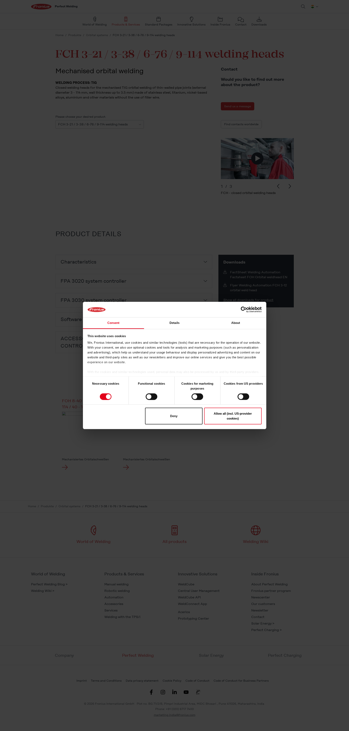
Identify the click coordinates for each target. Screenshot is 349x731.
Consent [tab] (113, 323)
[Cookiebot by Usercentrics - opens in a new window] (244, 310)
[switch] (151, 396)
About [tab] (235, 323)
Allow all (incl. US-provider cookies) (233, 416)
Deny (173, 416)
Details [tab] (174, 323)
